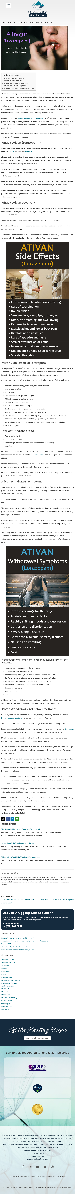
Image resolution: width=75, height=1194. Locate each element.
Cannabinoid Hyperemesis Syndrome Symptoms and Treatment (24, 941)
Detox (3, 974)
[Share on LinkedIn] (12, 819)
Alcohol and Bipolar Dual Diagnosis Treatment (17, 947)
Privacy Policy (40, 1187)
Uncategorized (6, 1007)
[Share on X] (3, 819)
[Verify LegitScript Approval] (37, 1088)
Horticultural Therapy (9, 983)
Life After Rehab (7, 989)
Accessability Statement (64, 1187)
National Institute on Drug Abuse (30, 118)
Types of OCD (6, 944)
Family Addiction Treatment (11, 980)
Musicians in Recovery (9, 998)
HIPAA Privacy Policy (50, 1187)
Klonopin (28, 151)
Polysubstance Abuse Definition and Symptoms (18, 950)
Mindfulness (5, 995)
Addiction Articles (7, 959)
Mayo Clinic (38, 455)
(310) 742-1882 (38, 15)
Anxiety (4, 968)
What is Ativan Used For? (13, 81)
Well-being (5, 1010)
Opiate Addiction (7, 1001)
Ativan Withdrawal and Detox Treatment (19, 88)
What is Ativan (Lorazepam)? (14, 78)
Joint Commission (7, 986)
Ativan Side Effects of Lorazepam (16, 83)
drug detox (69, 729)
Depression (5, 971)
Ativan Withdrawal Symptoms (15, 86)
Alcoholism (5, 965)
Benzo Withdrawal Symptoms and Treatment (17, 938)
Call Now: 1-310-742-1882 (37, 1038)
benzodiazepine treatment (12, 718)
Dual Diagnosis (6, 977)
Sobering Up (5, 1004)
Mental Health (6, 992)
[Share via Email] (17, 819)
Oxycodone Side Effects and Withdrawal (17, 843)
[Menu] (8, 5)
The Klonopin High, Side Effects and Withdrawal (20, 829)
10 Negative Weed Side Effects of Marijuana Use (20, 857)
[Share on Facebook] (8, 819)
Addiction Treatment (8, 962)
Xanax (11, 151)
